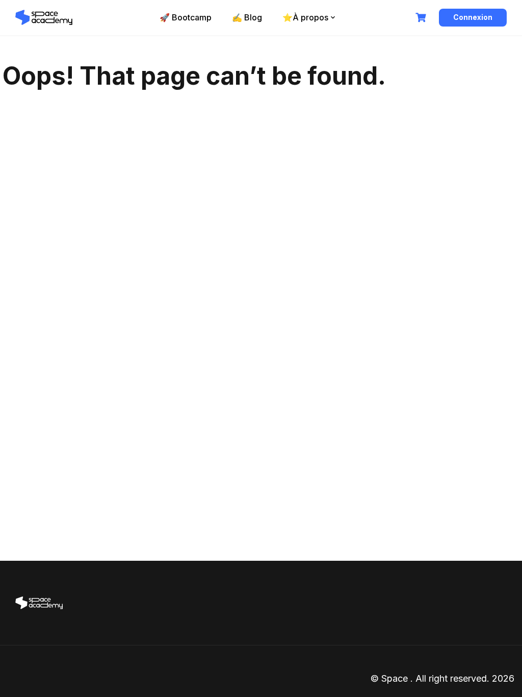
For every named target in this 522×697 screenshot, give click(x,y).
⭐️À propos (305, 17)
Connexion (472, 17)
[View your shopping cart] (422, 17)
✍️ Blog (247, 17)
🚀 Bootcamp (186, 17)
